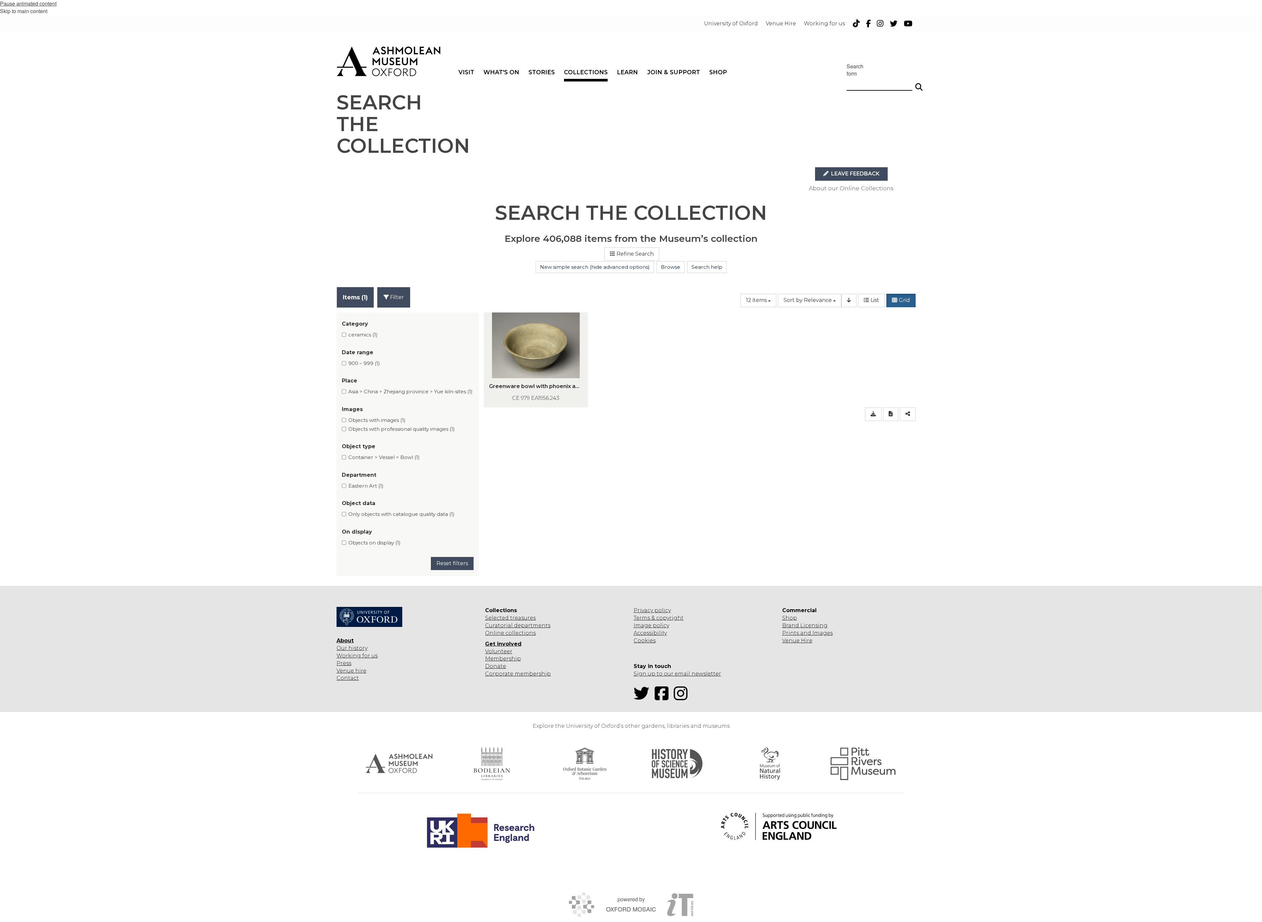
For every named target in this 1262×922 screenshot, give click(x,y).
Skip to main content (23, 11)
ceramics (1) (363, 335)
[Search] (918, 84)
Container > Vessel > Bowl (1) (384, 457)
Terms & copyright (659, 618)
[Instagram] (682, 697)
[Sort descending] (848, 300)
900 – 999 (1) (364, 363)
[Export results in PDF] (890, 414)
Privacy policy (652, 610)
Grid (904, 300)
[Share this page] (908, 414)
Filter (396, 297)
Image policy (651, 625)
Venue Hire (797, 640)
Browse (670, 267)
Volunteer (498, 651)
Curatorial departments (517, 625)
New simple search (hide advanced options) (595, 267)
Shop (789, 618)
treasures (522, 618)
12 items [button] (756, 300)
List (875, 300)
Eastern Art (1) (366, 486)
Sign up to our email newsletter (677, 674)
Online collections (510, 633)
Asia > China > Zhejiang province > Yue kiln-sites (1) (410, 391)
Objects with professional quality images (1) (401, 429)
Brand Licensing (805, 625)
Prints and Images (807, 633)
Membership (503, 659)
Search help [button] (706, 267)
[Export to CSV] (873, 414)
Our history (352, 648)
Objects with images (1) (377, 420)
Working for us (357, 656)
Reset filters (452, 563)
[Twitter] (643, 697)
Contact (348, 678)
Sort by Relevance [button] (807, 300)
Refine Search (635, 254)
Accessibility (650, 633)
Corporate (499, 674)
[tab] (355, 297)
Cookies (645, 640)
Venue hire (351, 671)
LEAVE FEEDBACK (854, 174)
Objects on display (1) (374, 543)
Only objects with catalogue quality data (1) (401, 514)
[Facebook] (663, 697)
